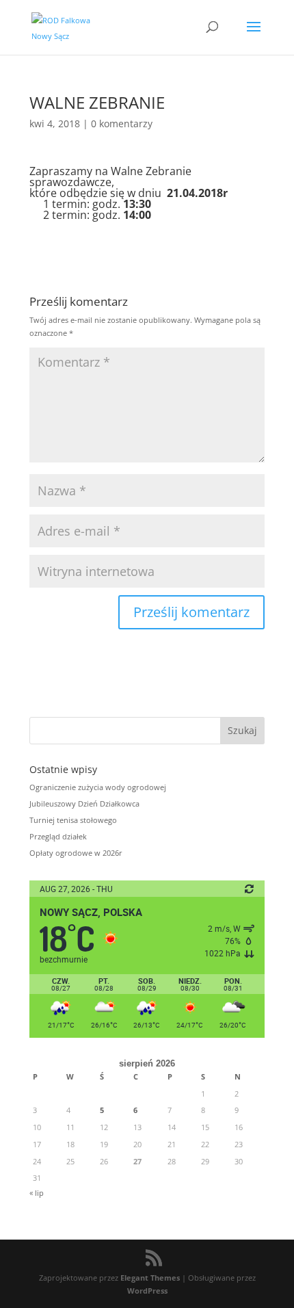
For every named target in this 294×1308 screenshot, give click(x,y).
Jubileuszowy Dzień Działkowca (84, 803)
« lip (36, 1193)
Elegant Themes (150, 1277)
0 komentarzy (121, 123)
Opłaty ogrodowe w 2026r (75, 853)
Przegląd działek (58, 836)
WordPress (147, 1290)
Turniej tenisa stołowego (73, 820)
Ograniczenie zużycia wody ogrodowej (97, 787)
